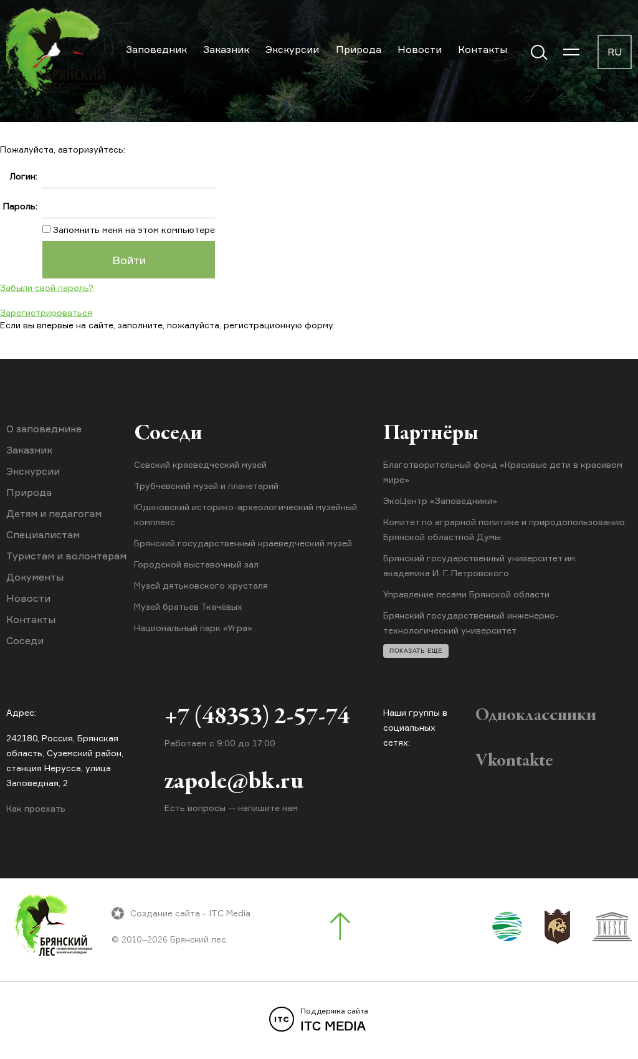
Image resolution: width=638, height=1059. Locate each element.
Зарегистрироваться (46, 312)
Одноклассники (535, 715)
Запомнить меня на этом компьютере (132, 229)
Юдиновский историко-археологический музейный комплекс (245, 514)
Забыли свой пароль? (46, 287)
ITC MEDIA (334, 1020)
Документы (35, 577)
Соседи (25, 640)
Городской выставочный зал (196, 564)
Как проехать (35, 808)
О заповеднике (44, 428)
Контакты (482, 49)
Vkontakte (514, 761)
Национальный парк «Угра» (193, 627)
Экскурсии (292, 49)
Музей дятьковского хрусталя (201, 585)
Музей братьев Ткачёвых (188, 606)
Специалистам (43, 534)
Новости (420, 49)
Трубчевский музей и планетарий (206, 485)
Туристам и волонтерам (66, 555)
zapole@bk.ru (233, 782)
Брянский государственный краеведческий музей (243, 543)
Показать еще (415, 650)
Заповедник (156, 49)
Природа (358, 49)
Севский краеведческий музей (200, 464)
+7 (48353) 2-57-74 (257, 717)
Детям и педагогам (54, 513)
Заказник (226, 49)
